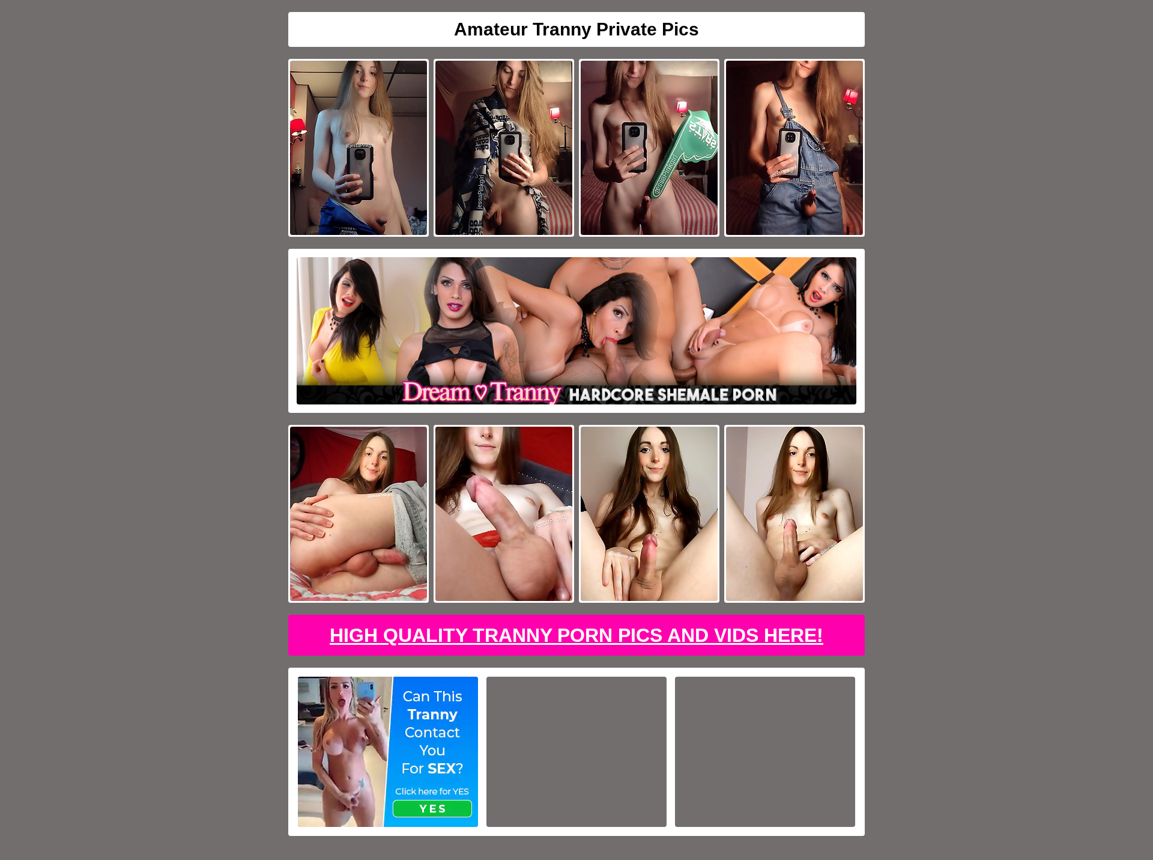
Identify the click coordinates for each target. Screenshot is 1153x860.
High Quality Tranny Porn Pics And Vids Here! (576, 635)
